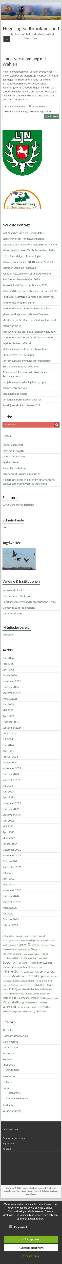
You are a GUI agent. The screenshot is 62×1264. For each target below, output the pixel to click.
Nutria (31, 980)
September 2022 (11, 814)
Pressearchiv (13, 1092)
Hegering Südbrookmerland (31, 28)
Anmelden (8, 634)
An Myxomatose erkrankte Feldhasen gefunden (29, 331)
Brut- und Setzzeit (48, 940)
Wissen (41, 1011)
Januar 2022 (9, 843)
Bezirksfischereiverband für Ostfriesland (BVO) (29, 601)
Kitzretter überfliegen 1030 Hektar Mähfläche (28, 261)
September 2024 (11, 727)
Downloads (12, 1069)
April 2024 (8, 750)
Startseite (8, 1104)
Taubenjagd (9, 997)
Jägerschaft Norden (13, 456)
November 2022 (11, 803)
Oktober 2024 (10, 721)
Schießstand (46, 989)
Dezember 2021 (11, 849)
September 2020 (11, 901)
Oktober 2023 (10, 774)
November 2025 (11, 681)
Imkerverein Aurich (13, 590)
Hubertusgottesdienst (31, 954)
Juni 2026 (8, 657)
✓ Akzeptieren (31, 1239)
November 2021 (11, 855)
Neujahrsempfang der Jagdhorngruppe (24, 382)
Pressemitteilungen (17, 1098)
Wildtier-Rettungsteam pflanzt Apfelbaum (26, 273)
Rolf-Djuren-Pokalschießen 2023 (21, 405)
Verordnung (9, 1006)
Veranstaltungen (11, 1110)
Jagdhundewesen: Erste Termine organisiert (27, 308)
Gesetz (35, 949)
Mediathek (8, 1064)
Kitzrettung (12, 971)
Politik (50, 985)
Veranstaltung (13, 1002)
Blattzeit (42, 936)
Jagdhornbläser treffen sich (17, 343)
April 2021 (8, 878)
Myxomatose (52, 976)
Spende (36, 994)
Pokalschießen (40, 985)
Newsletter (8, 1076)
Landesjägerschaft (12, 444)
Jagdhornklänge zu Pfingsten (18, 302)
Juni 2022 (8, 820)
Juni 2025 (8, 704)
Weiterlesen (51, 116)
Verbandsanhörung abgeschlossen (21, 399)
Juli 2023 (7, 785)
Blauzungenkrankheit (14, 393)
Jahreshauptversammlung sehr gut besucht (26, 360)
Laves (43, 971)
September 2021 (11, 867)
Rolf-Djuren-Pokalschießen (24, 989)
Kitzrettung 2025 (12, 325)
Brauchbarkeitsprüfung (30, 940)
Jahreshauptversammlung (14, 967)
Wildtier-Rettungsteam (11, 1011)
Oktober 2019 (10, 919)
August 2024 (9, 733)
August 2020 (9, 907)
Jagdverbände (10, 462)
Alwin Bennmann (16, 106)
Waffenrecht (37, 1007)
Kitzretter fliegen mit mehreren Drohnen (25, 314)
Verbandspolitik (31, 1003)
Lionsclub (6, 976)
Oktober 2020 (10, 896)
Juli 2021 (7, 872)
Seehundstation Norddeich (13, 994)
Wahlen (48, 111)
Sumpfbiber (45, 994)
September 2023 (11, 779)
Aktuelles (7, 1029)
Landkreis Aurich (12, 613)
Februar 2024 (10, 756)
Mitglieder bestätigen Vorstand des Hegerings (28, 296)
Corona (21, 945)
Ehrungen (44, 945)
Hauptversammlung (17, 111)
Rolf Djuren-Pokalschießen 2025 (21, 279)
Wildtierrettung (28, 1011)
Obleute (7, 1082)
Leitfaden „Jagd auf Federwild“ (19, 267)
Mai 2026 (7, 663)
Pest (50, 981)
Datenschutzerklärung (15, 1035)
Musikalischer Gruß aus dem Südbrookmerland (29, 319)
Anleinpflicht (8, 936)
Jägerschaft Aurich (13, 450)
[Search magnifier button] (57, 425)
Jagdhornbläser (15, 962)
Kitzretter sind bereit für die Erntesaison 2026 (28, 250)
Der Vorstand (10, 1047)
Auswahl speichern (31, 1247)
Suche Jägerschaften (14, 468)
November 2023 (11, 768)
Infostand (43, 958)
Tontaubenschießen (28, 997)
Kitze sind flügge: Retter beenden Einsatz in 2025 (30, 290)
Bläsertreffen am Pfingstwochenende (23, 238)
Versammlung (36, 111)
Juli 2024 (7, 739)
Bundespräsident (9, 945)
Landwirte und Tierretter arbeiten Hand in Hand (29, 244)
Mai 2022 (7, 826)
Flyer (52, 945)
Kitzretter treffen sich (14, 387)
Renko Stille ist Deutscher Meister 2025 (24, 285)
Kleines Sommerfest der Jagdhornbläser (25, 349)
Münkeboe (6, 981)
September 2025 (11, 692)
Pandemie (41, 980)
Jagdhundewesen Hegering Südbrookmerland (28, 337)
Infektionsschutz (29, 957)
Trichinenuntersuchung (50, 998)
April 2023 (8, 797)
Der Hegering (10, 1041)
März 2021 (8, 884)
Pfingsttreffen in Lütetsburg (18, 354)
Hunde (44, 953)
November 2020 (11, 890)
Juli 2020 (7, 913)
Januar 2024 (9, 762)
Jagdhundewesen (41, 962)
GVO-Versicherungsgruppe (18, 504)
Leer (4, 527)
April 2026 (8, 669)
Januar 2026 (9, 675)
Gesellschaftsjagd (22, 949)
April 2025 (8, 715)
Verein (43, 1002)
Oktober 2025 (10, 686)
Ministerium (18, 976)
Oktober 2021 (10, 861)
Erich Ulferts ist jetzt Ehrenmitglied (22, 256)
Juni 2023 (8, 791)
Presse (6, 1087)
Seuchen (28, 994)
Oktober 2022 (10, 808)
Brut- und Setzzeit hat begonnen (20, 366)
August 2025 (9, 698)
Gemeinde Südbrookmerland (18, 607)
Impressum (8, 1053)
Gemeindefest (8, 949)
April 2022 (8, 832)
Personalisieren (30, 1256)
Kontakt (7, 1059)
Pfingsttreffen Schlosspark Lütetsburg (17, 985)
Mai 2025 (7, 710)
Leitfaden (51, 972)
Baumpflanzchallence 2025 (26, 936)
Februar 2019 (10, 925)
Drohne (34, 945)
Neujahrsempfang (19, 981)
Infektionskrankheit (10, 958)
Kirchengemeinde (35, 967)
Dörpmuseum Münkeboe (16, 595)
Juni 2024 (8, 745)
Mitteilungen (36, 976)
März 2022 (8, 837)
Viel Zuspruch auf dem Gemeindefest (23, 232)
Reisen (5, 989)
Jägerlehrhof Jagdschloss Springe (21, 473)
